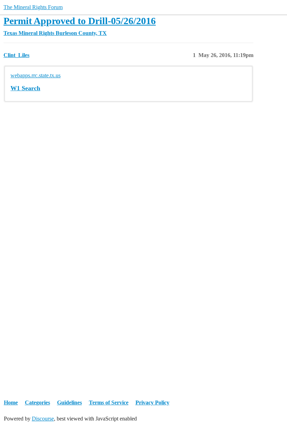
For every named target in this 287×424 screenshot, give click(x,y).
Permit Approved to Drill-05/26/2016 (80, 20)
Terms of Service (108, 402)
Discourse (43, 419)
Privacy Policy (152, 402)
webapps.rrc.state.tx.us (35, 75)
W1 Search (25, 88)
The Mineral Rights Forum (33, 7)
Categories (37, 402)
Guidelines (69, 402)
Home (11, 402)
